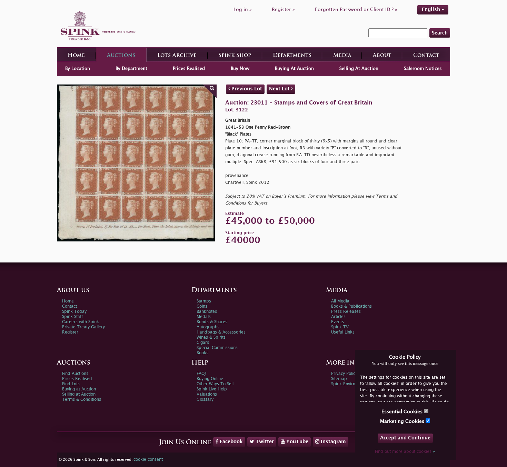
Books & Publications (351, 306)
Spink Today (74, 312)
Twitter (264, 441)
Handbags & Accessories (221, 332)
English (431, 9)
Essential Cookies (402, 411)
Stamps (204, 301)
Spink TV (340, 327)
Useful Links (343, 332)
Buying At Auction (294, 69)
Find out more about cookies (405, 452)
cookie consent (148, 459)
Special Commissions (217, 348)
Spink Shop (234, 55)
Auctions (121, 55)
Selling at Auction (79, 394)
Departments (292, 55)
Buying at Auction (79, 389)
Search (440, 33)
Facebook (230, 441)
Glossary (205, 399)
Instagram (332, 441)
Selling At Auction (358, 69)
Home (76, 55)
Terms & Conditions (81, 399)
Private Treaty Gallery (83, 327)
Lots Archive (177, 55)
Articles (338, 317)
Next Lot (280, 89)
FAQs (202, 374)
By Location (77, 69)
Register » (283, 9)
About (382, 55)
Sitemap (339, 379)
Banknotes (207, 312)
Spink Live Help (212, 389)
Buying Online (210, 379)
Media (342, 55)
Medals (204, 317)
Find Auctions (75, 374)
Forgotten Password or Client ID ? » (356, 9)
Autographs (208, 327)
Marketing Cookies (403, 421)
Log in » (242, 9)
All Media (340, 301)
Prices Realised (189, 69)
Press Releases (346, 312)
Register (70, 332)
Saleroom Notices (423, 69)
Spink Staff (72, 317)
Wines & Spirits (211, 337)
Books (202, 353)
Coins (202, 306)
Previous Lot (246, 89)
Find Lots (71, 384)
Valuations (207, 394)
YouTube (296, 441)
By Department (131, 69)
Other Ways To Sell (215, 384)
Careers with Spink (80, 322)
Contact (426, 55)
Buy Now (240, 69)
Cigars (203, 343)
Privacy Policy (344, 374)
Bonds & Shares (212, 322)
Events (337, 322)
